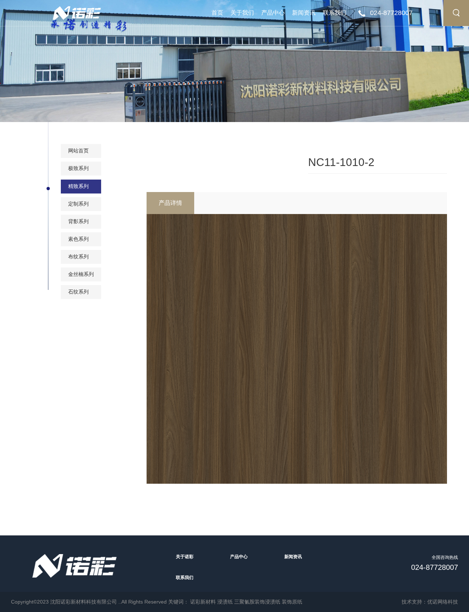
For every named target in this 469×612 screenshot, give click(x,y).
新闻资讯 (303, 13)
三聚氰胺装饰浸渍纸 (257, 602)
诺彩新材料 (203, 602)
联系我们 (334, 13)
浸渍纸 (225, 602)
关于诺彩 (184, 556)
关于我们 (242, 13)
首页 (217, 13)
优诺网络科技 (442, 602)
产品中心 (273, 13)
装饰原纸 (292, 602)
